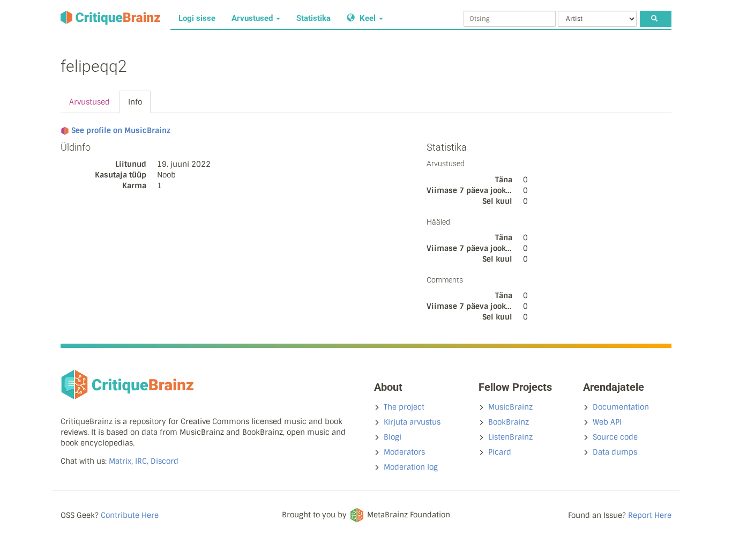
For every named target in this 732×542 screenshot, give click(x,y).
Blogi (392, 437)
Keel (367, 18)
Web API (607, 422)
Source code (615, 437)
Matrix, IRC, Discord (143, 461)
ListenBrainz (510, 437)
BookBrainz (508, 422)
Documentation (621, 407)
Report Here (649, 515)
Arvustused (253, 18)
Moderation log (411, 467)
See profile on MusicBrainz (120, 130)
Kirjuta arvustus (412, 422)
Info (135, 102)
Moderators (404, 452)
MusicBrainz (510, 407)
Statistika (313, 18)
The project (404, 407)
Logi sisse (196, 18)
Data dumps (615, 452)
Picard (499, 452)
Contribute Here (130, 515)
